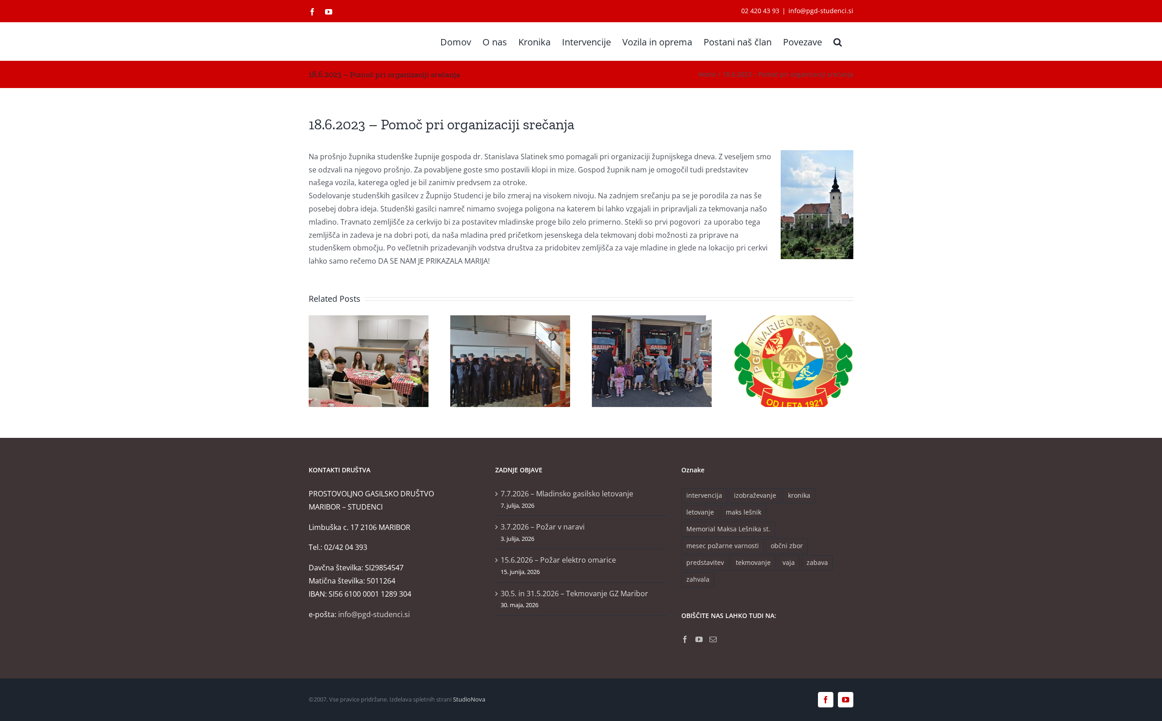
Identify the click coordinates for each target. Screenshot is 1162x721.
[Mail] (713, 639)
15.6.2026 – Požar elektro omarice (558, 560)
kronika (799, 495)
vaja (789, 562)
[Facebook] (685, 639)
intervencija (704, 495)
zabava (817, 562)
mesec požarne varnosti (722, 545)
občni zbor (787, 545)
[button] (837, 41)
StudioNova (469, 699)
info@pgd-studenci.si (820, 10)
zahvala (697, 579)
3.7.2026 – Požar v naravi (543, 527)
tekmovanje (753, 562)
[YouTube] (699, 639)
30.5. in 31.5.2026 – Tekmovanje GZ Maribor (574, 593)
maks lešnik (743, 512)
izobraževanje (755, 495)
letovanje (700, 512)
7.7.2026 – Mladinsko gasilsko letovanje (567, 494)
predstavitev (705, 562)
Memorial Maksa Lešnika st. (728, 529)
